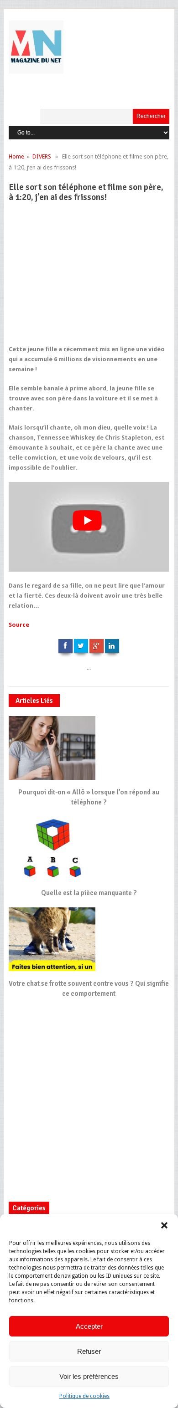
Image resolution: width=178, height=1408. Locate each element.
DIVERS (41, 156)
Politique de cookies (84, 1396)
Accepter (89, 1326)
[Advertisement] (92, 277)
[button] (164, 1225)
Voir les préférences (89, 1376)
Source (19, 624)
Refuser (89, 1351)
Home (16, 156)
